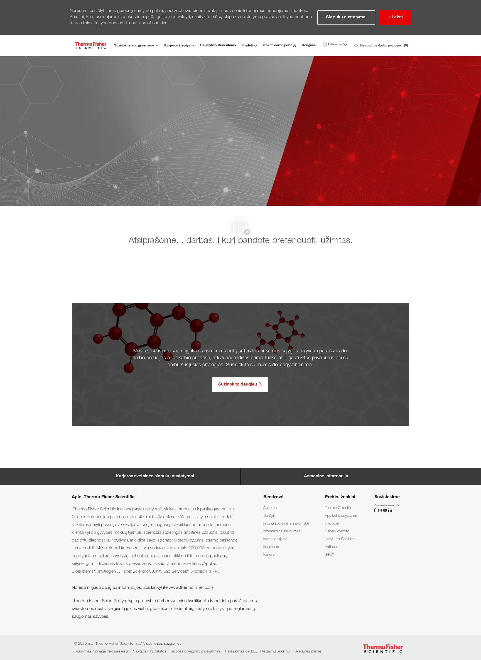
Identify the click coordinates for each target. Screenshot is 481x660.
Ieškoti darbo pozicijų (279, 45)
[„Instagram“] (380, 511)
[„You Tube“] (385, 511)
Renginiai (309, 45)
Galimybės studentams (218, 45)
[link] (270, 508)
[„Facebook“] (375, 511)
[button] (346, 17)
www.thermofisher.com (191, 588)
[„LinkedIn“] (390, 511)
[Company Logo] (90, 45)
